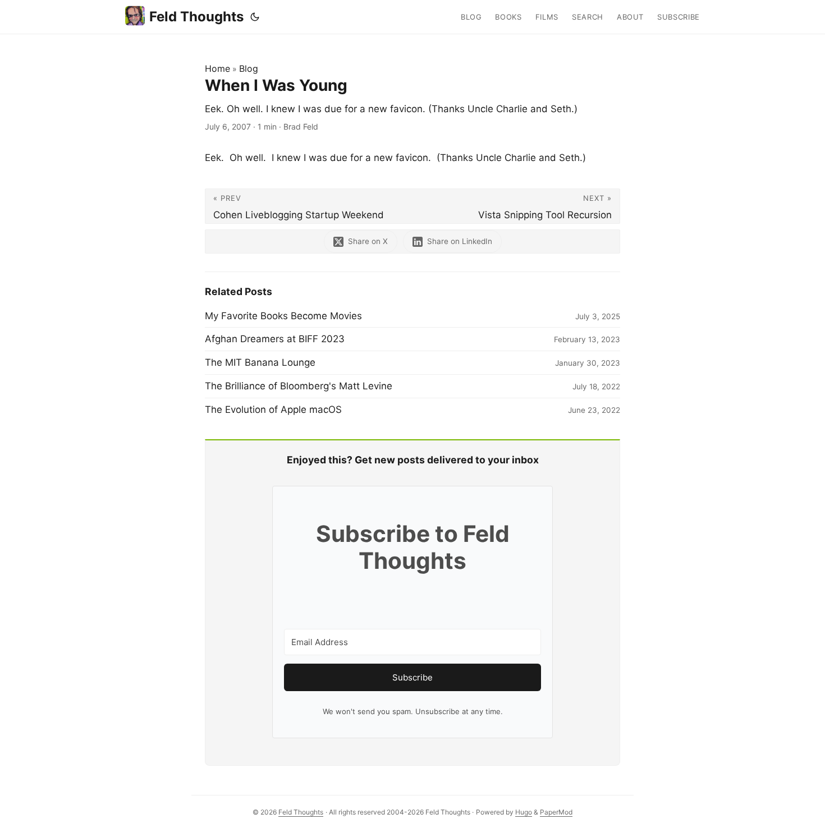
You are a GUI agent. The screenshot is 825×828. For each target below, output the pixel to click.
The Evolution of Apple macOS (273, 409)
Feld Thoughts (196, 16)
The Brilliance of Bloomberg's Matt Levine (298, 386)
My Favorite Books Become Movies (283, 315)
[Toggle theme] (255, 17)
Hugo (523, 812)
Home (217, 68)
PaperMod (556, 812)
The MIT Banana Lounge (260, 362)
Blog (248, 68)
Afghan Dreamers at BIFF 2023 (275, 338)
